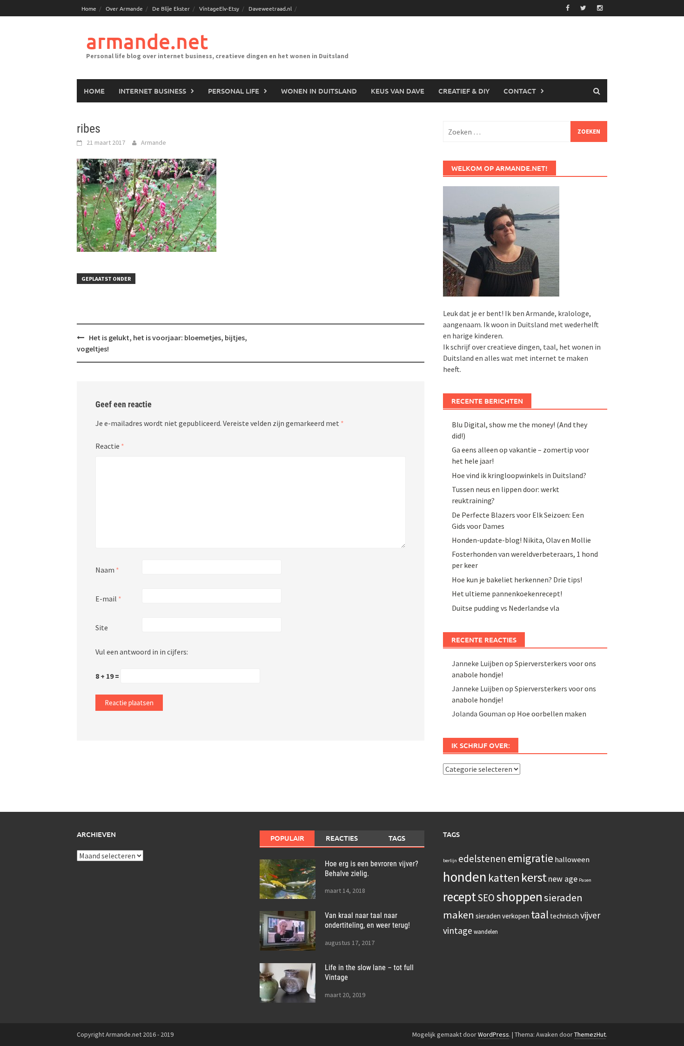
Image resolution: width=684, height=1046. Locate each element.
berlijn (450, 860)
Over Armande (124, 8)
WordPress (493, 1034)
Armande (153, 142)
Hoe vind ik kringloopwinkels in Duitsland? (519, 475)
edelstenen (482, 858)
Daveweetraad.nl (270, 8)
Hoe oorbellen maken (551, 713)
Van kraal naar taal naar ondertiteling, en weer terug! (367, 920)
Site (101, 627)
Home (88, 8)
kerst (534, 877)
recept (459, 896)
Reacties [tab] (342, 838)
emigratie (530, 858)
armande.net (147, 41)
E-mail (108, 598)
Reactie (109, 446)
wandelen (486, 932)
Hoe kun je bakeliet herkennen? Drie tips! (517, 579)
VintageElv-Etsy (219, 8)
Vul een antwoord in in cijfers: (141, 651)
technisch (564, 915)
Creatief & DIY (464, 90)
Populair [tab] (287, 838)
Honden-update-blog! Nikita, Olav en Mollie (521, 540)
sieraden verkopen (503, 915)
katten (504, 878)
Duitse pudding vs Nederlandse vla (505, 608)
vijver (590, 915)
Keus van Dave (397, 90)
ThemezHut (590, 1034)
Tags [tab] (397, 838)
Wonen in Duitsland (319, 90)
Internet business (152, 90)
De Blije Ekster (171, 8)
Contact (519, 90)
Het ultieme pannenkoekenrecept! (507, 593)
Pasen (585, 880)
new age (562, 878)
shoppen (519, 896)
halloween (572, 859)
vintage (457, 930)
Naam (107, 569)
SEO (486, 897)
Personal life (233, 90)
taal (540, 915)
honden (465, 876)
